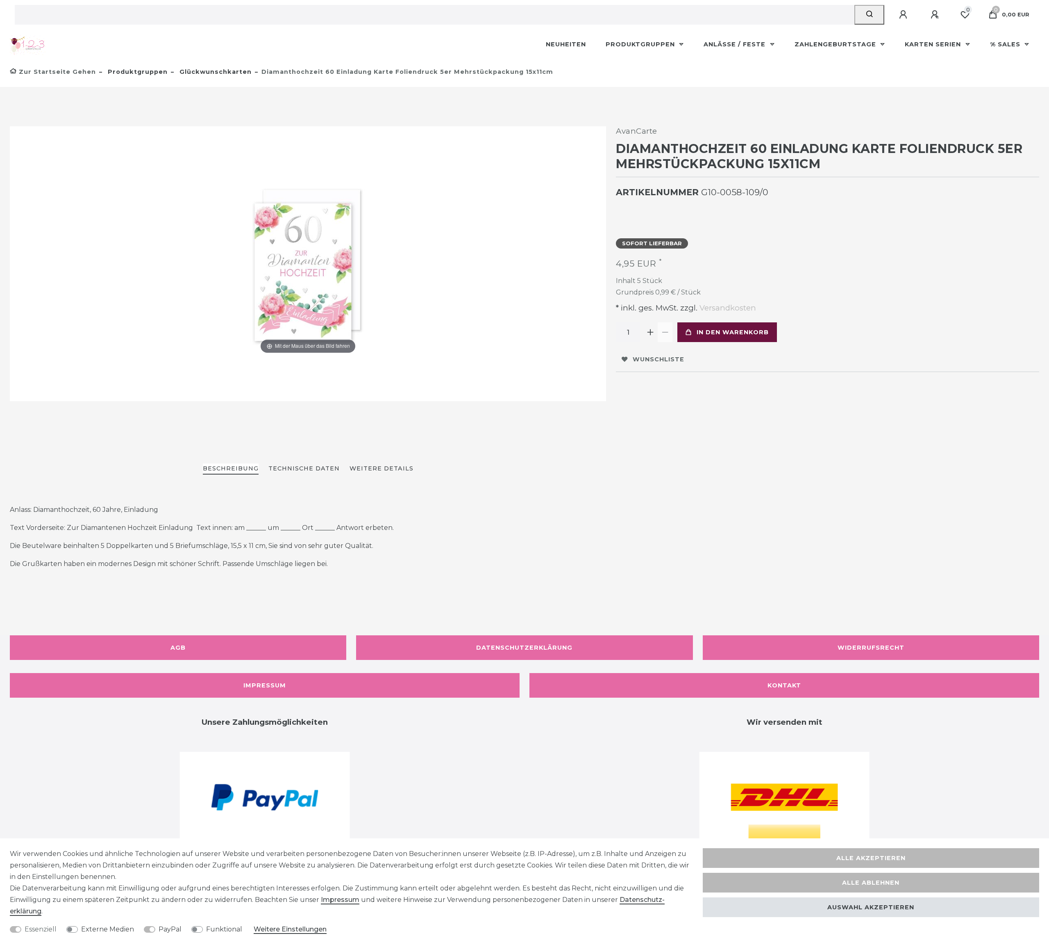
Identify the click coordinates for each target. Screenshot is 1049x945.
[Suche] (869, 15)
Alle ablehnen (870, 882)
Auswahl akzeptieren (870, 907)
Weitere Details (381, 468)
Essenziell (41, 929)
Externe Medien (107, 929)
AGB (178, 647)
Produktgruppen (641, 44)
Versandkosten (726, 308)
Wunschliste (658, 359)
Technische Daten (304, 468)
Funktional (224, 929)
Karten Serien (934, 44)
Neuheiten (566, 44)
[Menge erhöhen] (650, 332)
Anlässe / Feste (735, 44)
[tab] (230, 469)
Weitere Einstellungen (290, 929)
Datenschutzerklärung (524, 647)
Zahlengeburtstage (836, 44)
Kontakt (784, 685)
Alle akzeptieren (871, 858)
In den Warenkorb (733, 332)
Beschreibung (231, 468)
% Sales (1006, 44)
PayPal (170, 929)
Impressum (264, 685)
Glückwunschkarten (214, 71)
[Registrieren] (936, 14)
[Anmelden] (904, 14)
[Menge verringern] (665, 332)
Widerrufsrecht (871, 647)
